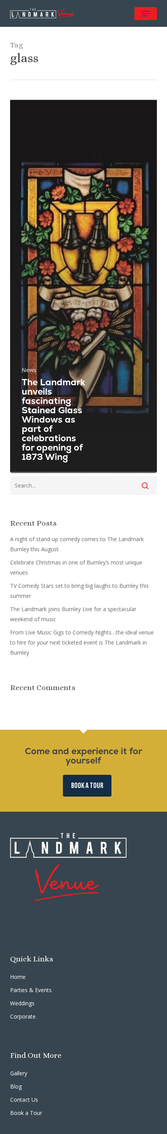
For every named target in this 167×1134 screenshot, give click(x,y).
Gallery (18, 1073)
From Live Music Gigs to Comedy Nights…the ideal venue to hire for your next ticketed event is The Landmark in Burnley (82, 642)
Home (18, 976)
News (29, 370)
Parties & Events (31, 990)
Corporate (23, 1016)
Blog (16, 1086)
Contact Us (24, 1099)
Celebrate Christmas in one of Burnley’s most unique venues (76, 567)
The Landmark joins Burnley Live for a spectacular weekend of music (73, 614)
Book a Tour (26, 1113)
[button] (145, 13)
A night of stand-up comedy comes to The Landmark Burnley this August (77, 544)
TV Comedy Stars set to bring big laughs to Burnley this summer (79, 590)
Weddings (22, 1003)
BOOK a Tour (87, 785)
